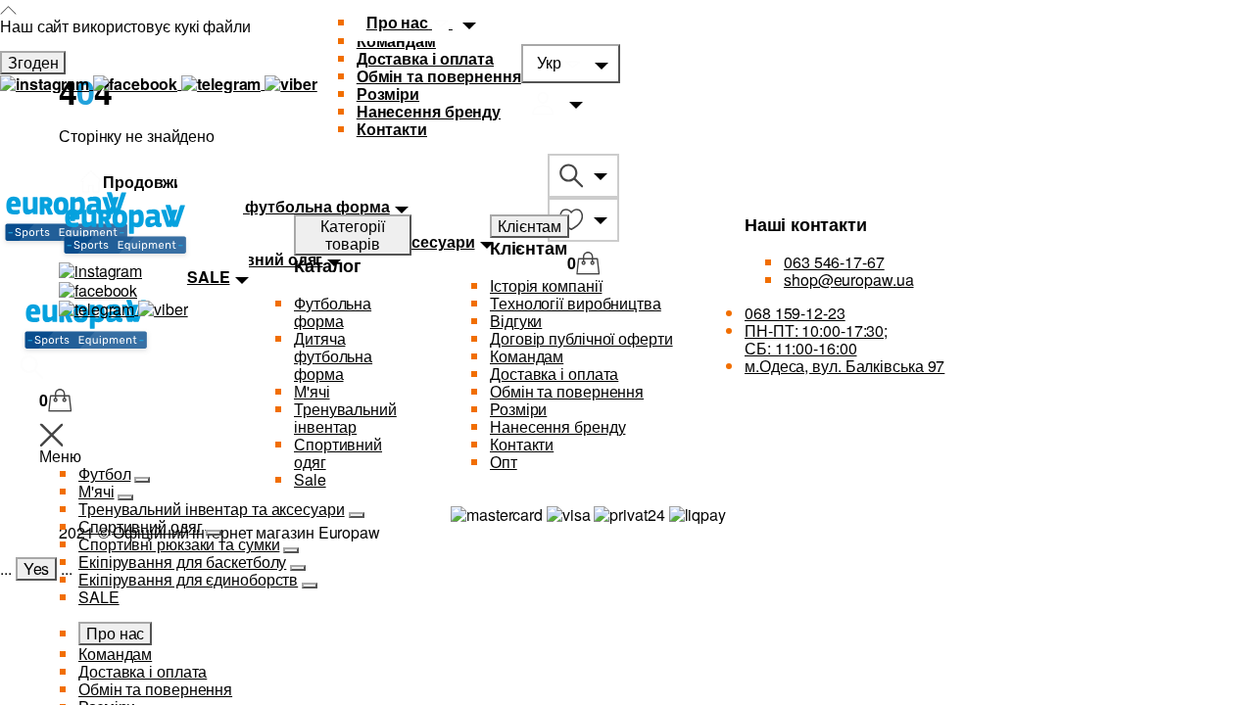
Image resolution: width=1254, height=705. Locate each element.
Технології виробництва (575, 303)
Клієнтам (529, 225)
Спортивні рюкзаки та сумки (178, 544)
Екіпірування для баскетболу (182, 561)
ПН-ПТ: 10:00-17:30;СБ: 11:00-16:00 (816, 339)
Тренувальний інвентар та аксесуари (211, 508)
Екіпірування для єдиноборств (188, 579)
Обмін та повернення (439, 76)
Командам (115, 653)
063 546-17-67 (834, 262)
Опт (503, 461)
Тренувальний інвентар (345, 418)
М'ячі (312, 391)
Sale (310, 479)
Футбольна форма (332, 312)
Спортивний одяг (140, 526)
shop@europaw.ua (849, 279)
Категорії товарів (352, 234)
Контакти (392, 129)
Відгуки (516, 320)
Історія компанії (546, 285)
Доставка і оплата (425, 58)
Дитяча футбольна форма (333, 356)
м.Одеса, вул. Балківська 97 (844, 365)
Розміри (388, 93)
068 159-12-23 (795, 313)
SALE (99, 597)
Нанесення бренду (429, 111)
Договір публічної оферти (581, 338)
